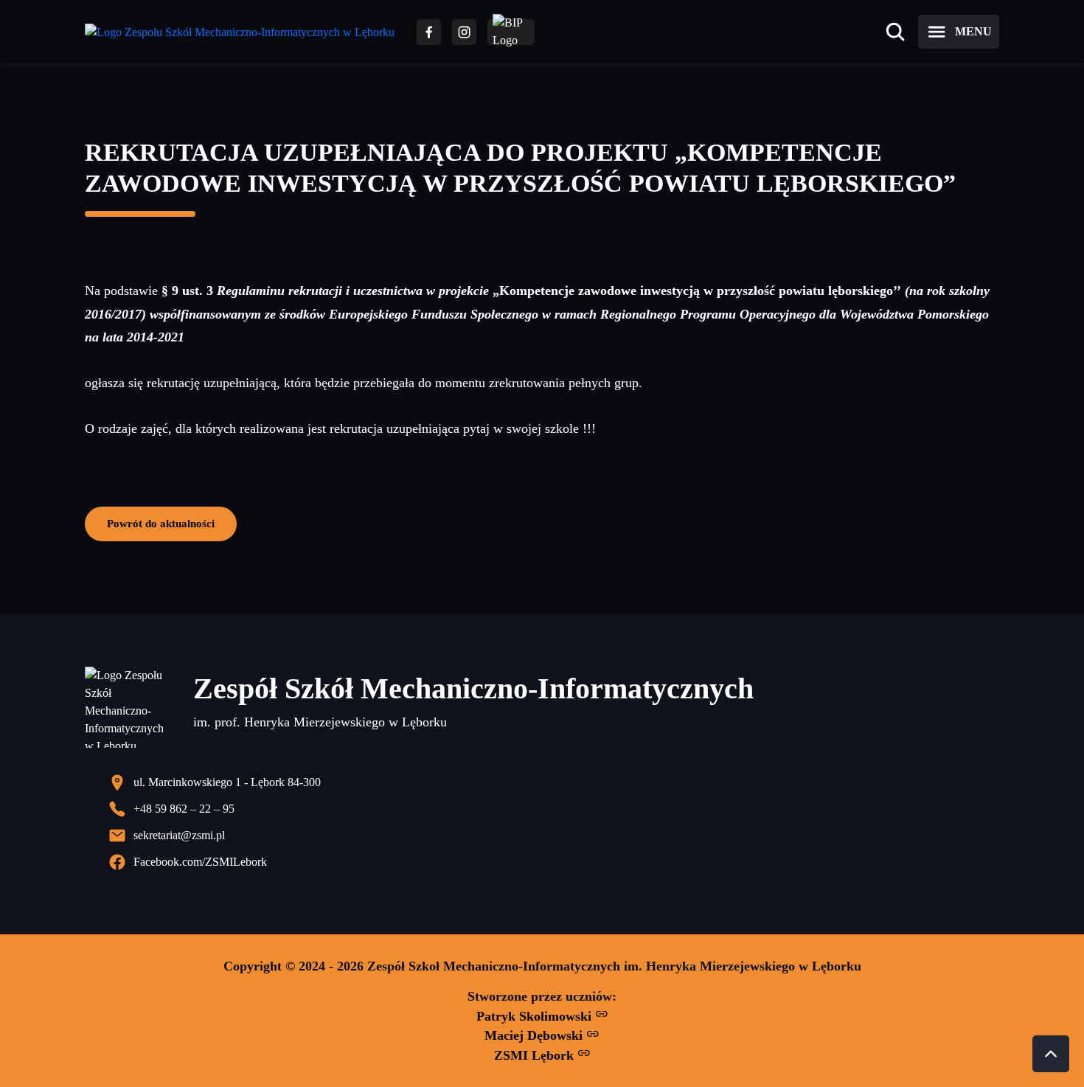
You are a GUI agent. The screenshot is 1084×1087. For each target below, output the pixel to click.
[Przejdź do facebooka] (429, 32)
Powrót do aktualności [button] (161, 523)
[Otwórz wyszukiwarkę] (895, 31)
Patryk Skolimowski (535, 1016)
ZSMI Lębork (535, 1055)
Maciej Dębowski (535, 1035)
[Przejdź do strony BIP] (511, 32)
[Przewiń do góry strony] (1050, 1053)
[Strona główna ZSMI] (240, 32)
